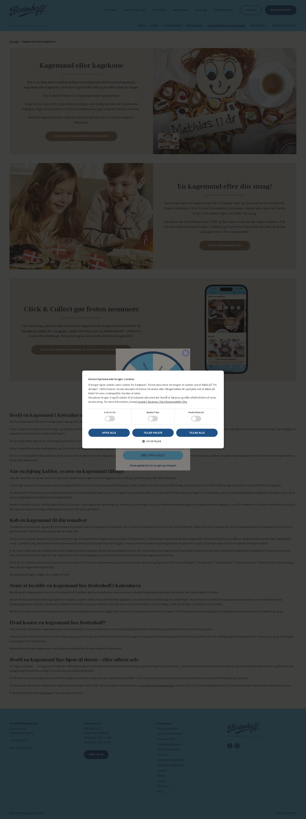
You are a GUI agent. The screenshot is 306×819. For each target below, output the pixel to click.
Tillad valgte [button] (153, 432)
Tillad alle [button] (197, 432)
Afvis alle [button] (109, 432)
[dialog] (153, 409)
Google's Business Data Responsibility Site (162, 402)
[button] (153, 443)
